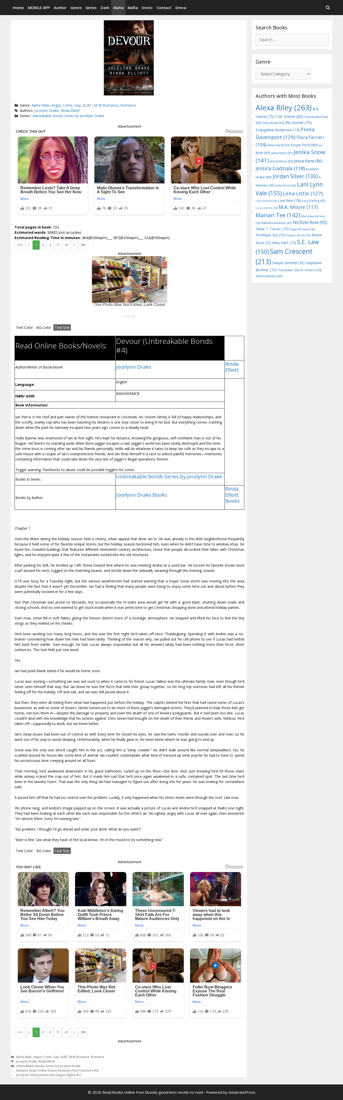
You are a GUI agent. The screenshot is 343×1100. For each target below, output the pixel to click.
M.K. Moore (298, 207)
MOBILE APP (39, 7)
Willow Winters (269, 276)
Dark (105, 7)
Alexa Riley (284, 108)
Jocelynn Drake (46, 110)
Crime (67, 105)
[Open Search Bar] (327, 7)
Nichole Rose (310, 222)
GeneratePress (241, 1092)
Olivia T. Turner (272, 228)
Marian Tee (278, 215)
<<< (20, 245)
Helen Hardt (278, 145)
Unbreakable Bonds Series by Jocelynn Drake (67, 115)
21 (66, 245)
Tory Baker (288, 270)
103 (83, 245)
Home (18, 7)
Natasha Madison (276, 223)
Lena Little (303, 193)
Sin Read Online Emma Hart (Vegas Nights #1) (48, 1075)
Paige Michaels (302, 229)
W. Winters (311, 270)
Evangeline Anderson (278, 129)
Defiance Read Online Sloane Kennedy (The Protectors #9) (57, 1070)
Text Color (24, 327)
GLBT (87, 105)
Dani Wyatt (273, 123)
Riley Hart (284, 242)
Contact (164, 7)
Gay (77, 105)
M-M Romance (106, 105)
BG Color (43, 327)
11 (58, 245)
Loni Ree (289, 200)
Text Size (62, 327)
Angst (56, 105)
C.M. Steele (289, 116)
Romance (128, 105)
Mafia (133, 7)
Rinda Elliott (70, 110)
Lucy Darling (313, 201)
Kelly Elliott (285, 185)
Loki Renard (266, 201)
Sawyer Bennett (288, 262)
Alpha (118, 7)
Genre (76, 7)
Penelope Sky (270, 235)
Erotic (147, 7)
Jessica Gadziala (280, 168)
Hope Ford (304, 144)
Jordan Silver (295, 176)
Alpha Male (40, 105)
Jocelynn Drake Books (141, 494)
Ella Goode (298, 122)
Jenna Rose (281, 161)
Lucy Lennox (267, 208)
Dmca (181, 7)
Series (91, 7)
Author (60, 7)
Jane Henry (282, 153)
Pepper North (298, 235)
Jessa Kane (308, 161)
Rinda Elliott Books (232, 494)
